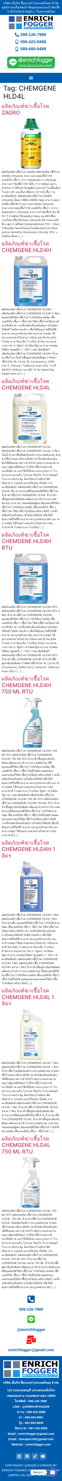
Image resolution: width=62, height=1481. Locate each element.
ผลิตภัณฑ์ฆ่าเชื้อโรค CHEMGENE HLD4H (26, 246)
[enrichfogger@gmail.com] (31, 1339)
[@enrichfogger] (31, 1319)
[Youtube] (43, 1456)
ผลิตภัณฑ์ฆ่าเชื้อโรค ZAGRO (25, 109)
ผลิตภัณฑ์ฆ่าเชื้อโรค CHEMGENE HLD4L (26, 384)
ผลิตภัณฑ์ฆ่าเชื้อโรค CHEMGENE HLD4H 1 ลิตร (28, 849)
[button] (31, 78)
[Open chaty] (52, 1472)
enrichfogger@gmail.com (31, 1350)
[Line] (19, 1456)
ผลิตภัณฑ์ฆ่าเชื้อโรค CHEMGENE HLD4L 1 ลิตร (28, 997)
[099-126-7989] (31, 1299)
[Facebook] (27, 1456)
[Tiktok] (35, 1456)
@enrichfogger (31, 1329)
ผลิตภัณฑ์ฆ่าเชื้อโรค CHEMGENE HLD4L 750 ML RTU (26, 1145)
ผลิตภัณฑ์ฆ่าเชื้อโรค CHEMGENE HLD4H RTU (26, 541)
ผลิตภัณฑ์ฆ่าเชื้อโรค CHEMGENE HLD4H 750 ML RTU (26, 685)
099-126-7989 (31, 1309)
